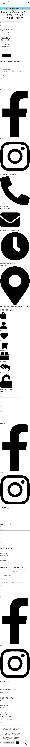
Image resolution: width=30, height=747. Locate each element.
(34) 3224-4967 (4, 510)
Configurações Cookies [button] (9, 742)
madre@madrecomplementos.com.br (9, 513)
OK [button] (17, 742)
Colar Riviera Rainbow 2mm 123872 (6, 40)
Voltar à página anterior (15, 20)
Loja (16, 10)
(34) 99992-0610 (4, 512)
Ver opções (6, 55)
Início (13, 10)
